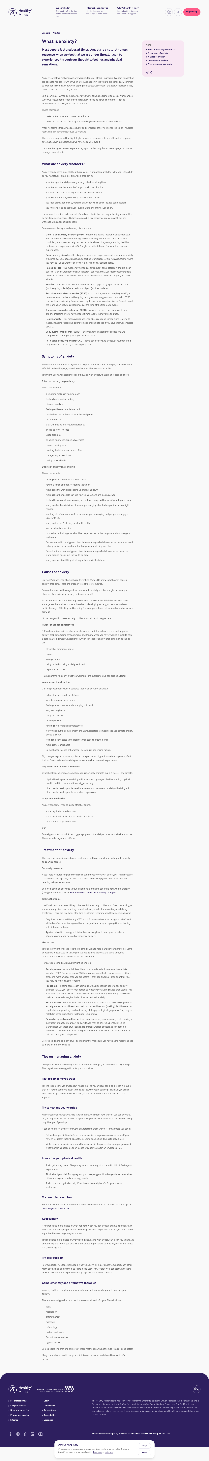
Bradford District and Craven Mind (134, 1434)
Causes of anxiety (156, 57)
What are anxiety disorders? (161, 50)
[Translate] (178, 12)
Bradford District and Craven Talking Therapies (93, 893)
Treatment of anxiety (158, 61)
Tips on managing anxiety (160, 64)
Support (46, 33)
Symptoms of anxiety (158, 53)
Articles (56, 33)
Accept (144, 1446)
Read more (97, 1452)
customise (109, 1452)
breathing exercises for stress (57, 1208)
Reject (144, 1452)
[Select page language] (169, 12)
